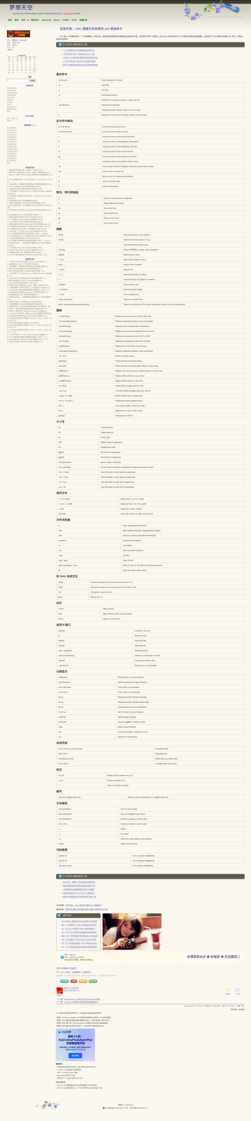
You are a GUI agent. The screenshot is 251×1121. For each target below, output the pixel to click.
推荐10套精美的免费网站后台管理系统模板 (80, 65)
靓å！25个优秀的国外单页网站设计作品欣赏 (80, 936)
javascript (12, 93)
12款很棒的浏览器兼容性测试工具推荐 (78, 889)
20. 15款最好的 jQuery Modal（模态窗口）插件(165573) (27, 229)
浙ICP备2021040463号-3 (139, 1108)
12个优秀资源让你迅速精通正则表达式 (78, 50)
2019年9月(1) (12, 142)
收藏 (238, 1006)
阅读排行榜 (30, 167)
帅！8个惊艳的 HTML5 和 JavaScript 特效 (79, 939)
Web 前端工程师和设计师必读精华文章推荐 (79, 921)
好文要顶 (64, 981)
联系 (17, 19)
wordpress (12, 107)
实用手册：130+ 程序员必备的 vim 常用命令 (83, 905)
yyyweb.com (73, 957)
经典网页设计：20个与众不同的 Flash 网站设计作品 (84, 1088)
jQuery (57, 19)
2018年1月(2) (12, 161)
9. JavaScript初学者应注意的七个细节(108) (22, 283)
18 (13, 47)
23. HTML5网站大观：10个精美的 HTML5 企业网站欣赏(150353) (30, 236)
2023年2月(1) (12, 132)
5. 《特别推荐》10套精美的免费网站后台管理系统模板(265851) (29, 184)
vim (62, 972)
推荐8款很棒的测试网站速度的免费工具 (79, 885)
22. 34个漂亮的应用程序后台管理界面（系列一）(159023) (27, 233)
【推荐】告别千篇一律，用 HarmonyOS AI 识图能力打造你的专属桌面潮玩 (82, 1023)
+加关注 (59, 995)
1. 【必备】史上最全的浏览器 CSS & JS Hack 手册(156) (26, 261)
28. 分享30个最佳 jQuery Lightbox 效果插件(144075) (25, 250)
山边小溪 (72, 954)
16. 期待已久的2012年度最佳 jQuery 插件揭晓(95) (24, 301)
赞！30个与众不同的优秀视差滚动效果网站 (79, 932)
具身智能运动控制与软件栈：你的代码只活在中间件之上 (76, 1067)
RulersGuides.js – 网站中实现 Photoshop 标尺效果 (82, 999)
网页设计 (35, 19)
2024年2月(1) (12, 130)
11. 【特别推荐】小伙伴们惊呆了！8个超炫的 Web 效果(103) (28, 287)
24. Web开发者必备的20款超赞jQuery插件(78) (23, 323)
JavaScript (46, 19)
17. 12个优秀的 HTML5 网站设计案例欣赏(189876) (25, 222)
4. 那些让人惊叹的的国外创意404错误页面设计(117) (25, 269)
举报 (242, 1006)
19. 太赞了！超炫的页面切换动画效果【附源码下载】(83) (27, 309)
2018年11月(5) (12, 149)
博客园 (120, 1105)
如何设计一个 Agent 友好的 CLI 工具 (69, 1078)
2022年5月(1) (12, 135)
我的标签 (29, 85)
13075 (14, 45)
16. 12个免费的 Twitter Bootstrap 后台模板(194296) (25, 219)
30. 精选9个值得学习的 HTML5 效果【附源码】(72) (25, 341)
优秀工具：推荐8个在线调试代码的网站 (79, 882)
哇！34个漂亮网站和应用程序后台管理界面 (79, 947)
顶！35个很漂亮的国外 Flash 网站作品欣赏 (79, 943)
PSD (10, 100)
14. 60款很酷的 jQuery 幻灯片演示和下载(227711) (24, 215)
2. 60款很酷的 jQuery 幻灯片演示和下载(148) (23, 264)
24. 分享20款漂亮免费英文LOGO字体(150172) (23, 238)
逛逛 (91, 1013)
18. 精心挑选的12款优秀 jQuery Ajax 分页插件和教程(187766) (28, 224)
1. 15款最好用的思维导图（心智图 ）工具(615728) (24, 170)
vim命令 (67, 972)
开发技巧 (73, 968)
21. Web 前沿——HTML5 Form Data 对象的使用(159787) (27, 231)
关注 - (76, 990)
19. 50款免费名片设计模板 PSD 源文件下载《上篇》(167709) (28, 226)
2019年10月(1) (12, 139)
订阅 (23, 19)
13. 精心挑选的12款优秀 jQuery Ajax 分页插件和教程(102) (27, 292)
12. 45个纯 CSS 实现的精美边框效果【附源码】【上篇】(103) (28, 290)
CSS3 (74, 19)
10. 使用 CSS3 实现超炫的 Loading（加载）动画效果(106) (27, 285)
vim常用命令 (76, 972)
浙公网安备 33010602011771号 (117, 1108)
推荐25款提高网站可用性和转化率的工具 (79, 896)
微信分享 (93, 981)
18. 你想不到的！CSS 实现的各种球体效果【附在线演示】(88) (29, 306)
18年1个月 (15, 42)
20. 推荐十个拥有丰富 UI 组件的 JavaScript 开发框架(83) (27, 311)
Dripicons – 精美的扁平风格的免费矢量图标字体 (81, 1002)
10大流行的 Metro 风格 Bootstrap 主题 (79, 54)
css (9, 104)
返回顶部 (241, 1009)
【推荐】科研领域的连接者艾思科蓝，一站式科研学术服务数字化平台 (80, 1026)
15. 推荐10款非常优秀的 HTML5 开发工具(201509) (25, 217)
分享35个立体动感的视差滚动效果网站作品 (80, 57)
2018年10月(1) (12, 151)
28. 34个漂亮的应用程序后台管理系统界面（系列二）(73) (27, 337)
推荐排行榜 (30, 259)
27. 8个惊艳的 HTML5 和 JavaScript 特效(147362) (24, 247)
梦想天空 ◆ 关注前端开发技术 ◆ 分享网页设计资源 (86, 909)
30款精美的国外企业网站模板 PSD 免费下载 (81, 1085)
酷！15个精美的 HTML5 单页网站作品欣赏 (79, 925)
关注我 (73, 981)
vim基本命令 (86, 972)
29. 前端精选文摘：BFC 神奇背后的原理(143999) (24, 252)
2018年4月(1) (12, 156)
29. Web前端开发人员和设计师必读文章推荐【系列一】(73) (28, 339)
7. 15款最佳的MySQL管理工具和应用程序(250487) (25, 189)
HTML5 (66, 19)
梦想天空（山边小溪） (71, 988)
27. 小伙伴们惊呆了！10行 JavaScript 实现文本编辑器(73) (27, 334)
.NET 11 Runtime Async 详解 (67, 1072)
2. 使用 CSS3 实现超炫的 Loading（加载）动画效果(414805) (28, 172)
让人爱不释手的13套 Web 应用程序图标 (79, 61)
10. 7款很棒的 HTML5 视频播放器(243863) (22, 200)
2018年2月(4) (12, 158)
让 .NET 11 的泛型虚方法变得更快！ (69, 1070)
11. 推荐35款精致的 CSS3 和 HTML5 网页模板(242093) (26, 203)
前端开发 (83, 19)
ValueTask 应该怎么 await (66, 1075)
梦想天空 (21, 8)
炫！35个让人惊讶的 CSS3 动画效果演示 (78, 928)
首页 (10, 19)
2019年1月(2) (12, 146)
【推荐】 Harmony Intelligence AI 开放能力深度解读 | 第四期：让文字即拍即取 (83, 1017)
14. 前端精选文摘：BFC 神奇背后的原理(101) (23, 294)
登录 (84, 1013)
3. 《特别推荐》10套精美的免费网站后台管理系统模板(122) (28, 266)
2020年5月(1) (12, 137)
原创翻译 (64, 968)
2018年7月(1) (12, 153)
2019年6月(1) (12, 144)
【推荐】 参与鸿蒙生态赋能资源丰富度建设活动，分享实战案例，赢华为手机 (82, 1020)
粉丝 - (68, 990)
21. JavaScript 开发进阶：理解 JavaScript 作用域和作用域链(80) (29, 313)
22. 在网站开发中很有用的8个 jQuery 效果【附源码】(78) (27, 316)
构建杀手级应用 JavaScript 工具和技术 (79, 893)
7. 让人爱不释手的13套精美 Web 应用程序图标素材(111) (27, 278)
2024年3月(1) (12, 128)
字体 (10, 102)
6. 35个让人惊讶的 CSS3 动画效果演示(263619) (24, 186)
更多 (8, 111)
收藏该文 (83, 981)
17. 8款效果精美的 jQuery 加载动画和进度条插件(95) (25, 304)
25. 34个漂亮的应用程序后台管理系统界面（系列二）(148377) (29, 240)
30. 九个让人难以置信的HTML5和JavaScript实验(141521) (27, 255)
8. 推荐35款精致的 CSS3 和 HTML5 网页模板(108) (24, 280)
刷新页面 (234, 1009)
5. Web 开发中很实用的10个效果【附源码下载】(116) (26, 271)
